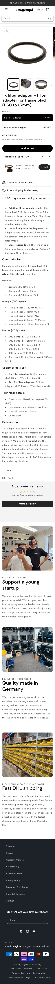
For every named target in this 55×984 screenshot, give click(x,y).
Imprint (29, 977)
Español (36, 946)
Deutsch (7, 946)
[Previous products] (42, 157)
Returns (9, 852)
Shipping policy (39, 973)
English (17, 946)
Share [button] (8, 470)
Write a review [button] (27, 503)
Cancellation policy (43, 977)
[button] (6, 9)
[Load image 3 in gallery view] (41, 84)
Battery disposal (14, 873)
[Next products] (49, 157)
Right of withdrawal (25, 968)
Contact (10, 900)
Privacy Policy (13, 880)
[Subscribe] (44, 920)
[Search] (49, 18)
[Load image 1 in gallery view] (13, 84)
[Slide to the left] (3, 85)
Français (27, 946)
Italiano (45, 946)
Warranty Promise (15, 859)
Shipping (10, 846)
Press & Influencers (15, 893)
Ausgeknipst (26, 964)
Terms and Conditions (17, 887)
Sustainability (12, 866)
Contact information (15, 977)
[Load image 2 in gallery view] (27, 84)
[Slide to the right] (51, 85)
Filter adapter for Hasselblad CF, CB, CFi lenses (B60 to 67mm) (26, 165)
